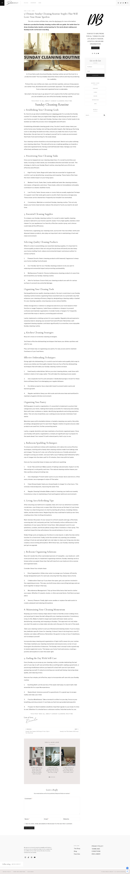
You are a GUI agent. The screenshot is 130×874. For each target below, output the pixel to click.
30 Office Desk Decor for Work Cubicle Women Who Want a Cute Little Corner (68, 770)
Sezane (95, 96)
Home (39, 2)
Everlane (95, 88)
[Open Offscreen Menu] (2, 3)
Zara (95, 103)
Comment (28, 798)
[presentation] (37, 756)
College (26, 2)
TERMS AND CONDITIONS (96, 850)
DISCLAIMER (96, 854)
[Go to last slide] (30, 761)
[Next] (74, 761)
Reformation (95, 99)
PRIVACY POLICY (97, 846)
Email (46, 819)
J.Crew (95, 92)
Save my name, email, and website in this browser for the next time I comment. (49, 823)
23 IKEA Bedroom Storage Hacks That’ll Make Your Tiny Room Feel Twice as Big (52, 770)
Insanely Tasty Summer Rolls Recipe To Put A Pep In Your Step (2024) (37, 731)
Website (66, 819)
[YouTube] (125, 3)
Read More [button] (95, 47)
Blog (75, 851)
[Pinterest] (123, 3)
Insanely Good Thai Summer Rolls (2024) (69, 730)
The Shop (77, 848)
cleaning (55, 114)
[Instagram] (118, 3)
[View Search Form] (128, 3)
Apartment (33, 2)
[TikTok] (121, 3)
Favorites (77, 854)
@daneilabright (16, 864)
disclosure (58, 21)
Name (27, 819)
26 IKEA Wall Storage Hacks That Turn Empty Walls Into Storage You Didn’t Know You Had (36, 771)
